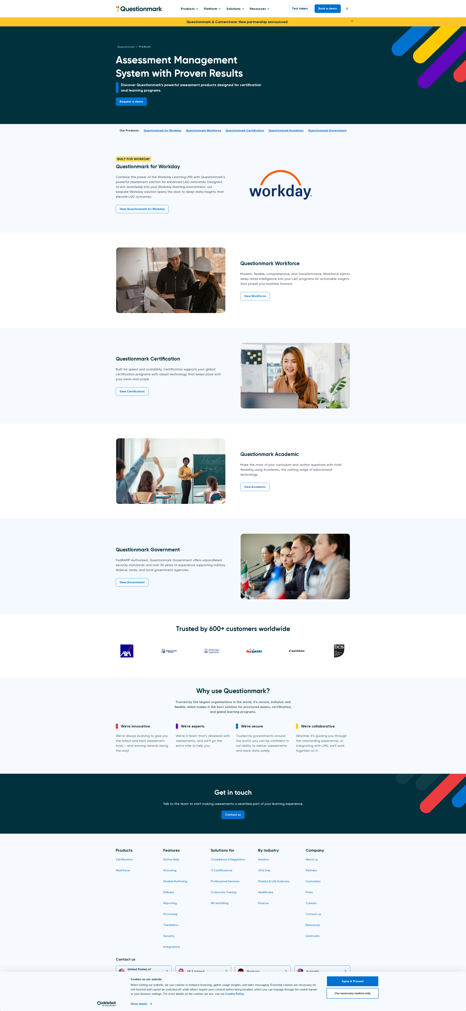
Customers (313, 881)
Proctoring (170, 914)
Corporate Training (223, 892)
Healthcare (265, 892)
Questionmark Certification (245, 130)
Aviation (263, 859)
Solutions (233, 9)
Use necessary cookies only (353, 993)
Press (309, 892)
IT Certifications (221, 870)
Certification (124, 859)
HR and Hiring (219, 903)
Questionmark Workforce (203, 130)
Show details (139, 1003)
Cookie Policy (234, 993)
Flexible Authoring (175, 881)
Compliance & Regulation (228, 859)
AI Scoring (169, 870)
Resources (258, 9)
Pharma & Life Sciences (273, 881)
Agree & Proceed (353, 981)
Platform (210, 9)
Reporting (170, 903)
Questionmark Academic (286, 130)
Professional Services (225, 881)
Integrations (171, 947)
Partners (311, 870)
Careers (311, 903)
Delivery (168, 892)
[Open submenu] (196, 8)
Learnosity (313, 936)
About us (312, 859)
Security (168, 936)
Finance (263, 903)
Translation (170, 925)
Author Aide (171, 859)
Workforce (123, 870)
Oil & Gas (264, 870)
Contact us (313, 914)
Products (188, 9)
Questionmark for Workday (162, 130)
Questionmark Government (327, 130)
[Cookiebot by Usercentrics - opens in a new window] (107, 1004)
